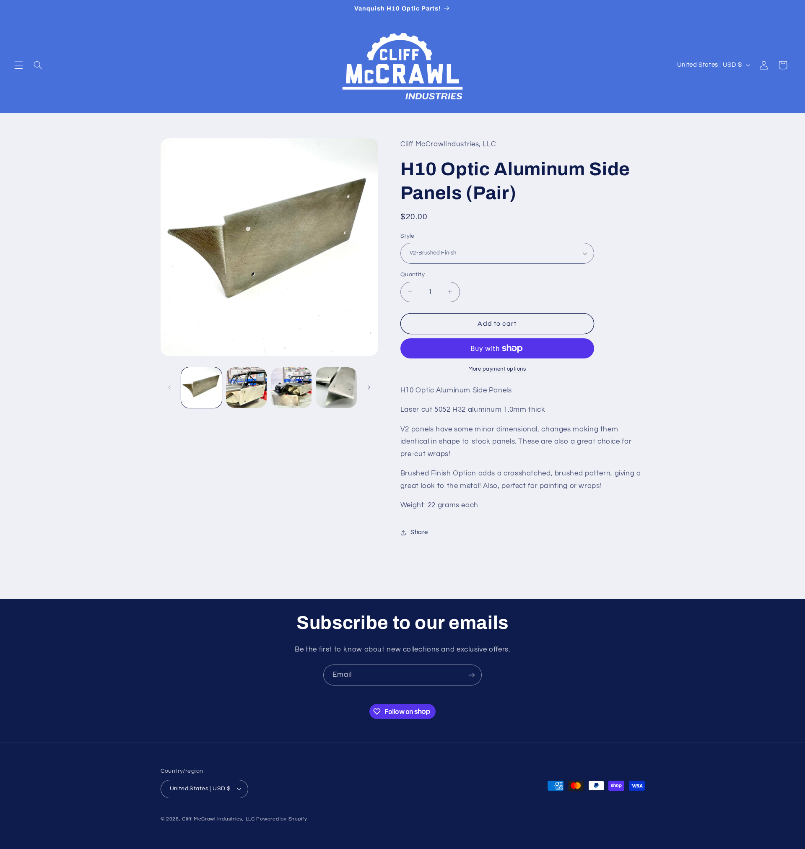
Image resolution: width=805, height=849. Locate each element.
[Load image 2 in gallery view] (246, 387)
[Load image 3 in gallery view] (291, 387)
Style (407, 236)
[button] (18, 65)
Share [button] (419, 532)
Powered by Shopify (281, 819)
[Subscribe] (471, 675)
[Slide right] (369, 387)
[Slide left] (170, 387)
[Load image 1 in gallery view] (201, 387)
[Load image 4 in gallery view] (336, 387)
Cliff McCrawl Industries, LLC (218, 819)
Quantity (412, 275)
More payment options (497, 369)
